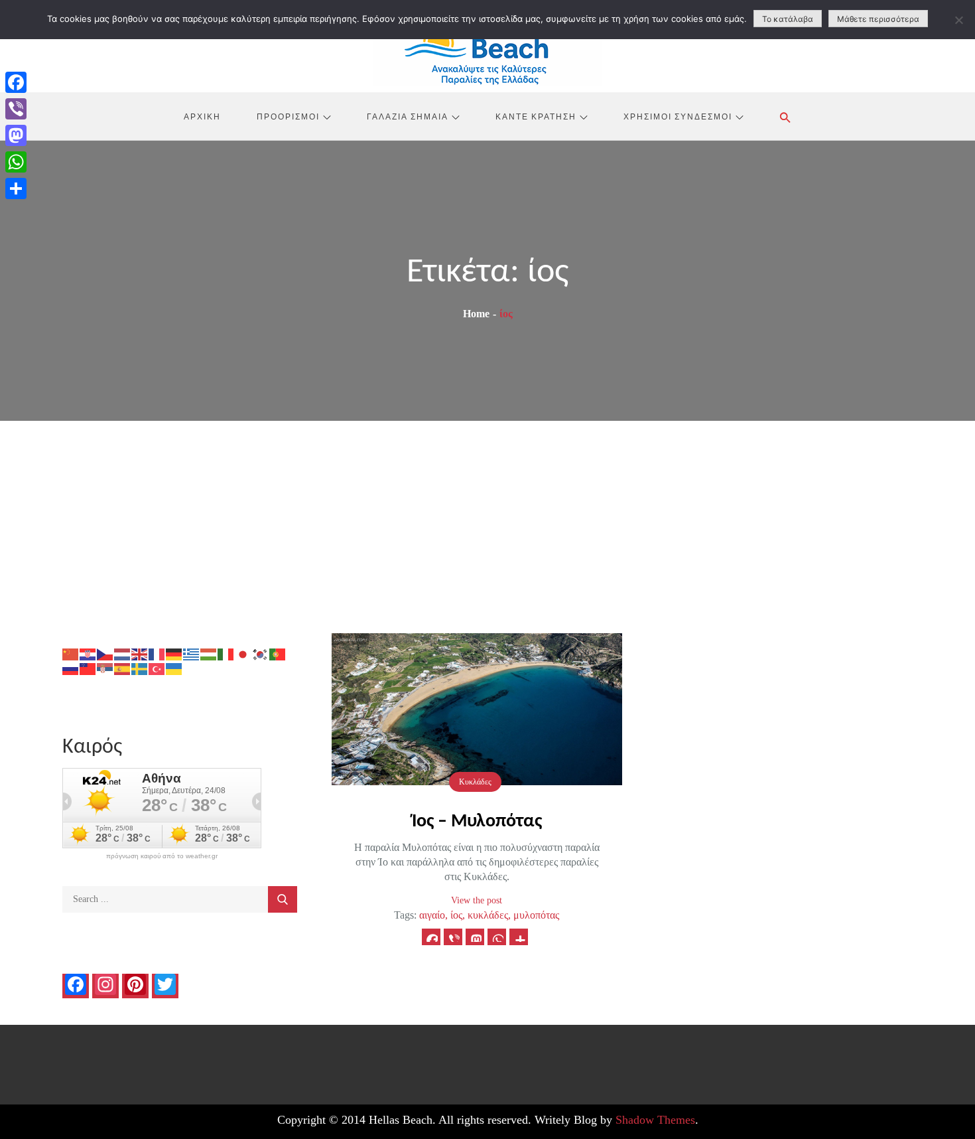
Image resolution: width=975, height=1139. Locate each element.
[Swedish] (140, 668)
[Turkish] (157, 668)
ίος (456, 915)
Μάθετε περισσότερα (878, 19)
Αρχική (202, 116)
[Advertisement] (487, 520)
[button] (785, 117)
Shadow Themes (655, 1119)
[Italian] (226, 653)
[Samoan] (88, 668)
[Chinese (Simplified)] (71, 653)
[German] (174, 653)
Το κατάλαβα (787, 19)
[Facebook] (16, 82)
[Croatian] (88, 653)
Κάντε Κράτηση (535, 116)
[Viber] (16, 109)
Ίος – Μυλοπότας (477, 821)
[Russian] (71, 668)
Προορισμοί (288, 116)
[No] (958, 20)
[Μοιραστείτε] (16, 188)
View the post (476, 900)
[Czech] (105, 653)
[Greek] (191, 653)
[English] (140, 653)
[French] (157, 653)
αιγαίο (432, 915)
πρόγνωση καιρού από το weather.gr (162, 856)
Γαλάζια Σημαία (407, 116)
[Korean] (260, 653)
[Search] (282, 899)
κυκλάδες (488, 915)
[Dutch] (122, 653)
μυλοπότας (536, 915)
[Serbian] (105, 668)
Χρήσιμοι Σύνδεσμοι (677, 116)
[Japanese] (243, 653)
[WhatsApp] (16, 162)
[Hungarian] (209, 653)
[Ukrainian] (174, 668)
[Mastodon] (16, 135)
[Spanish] (122, 668)
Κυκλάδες (475, 782)
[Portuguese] (278, 653)
